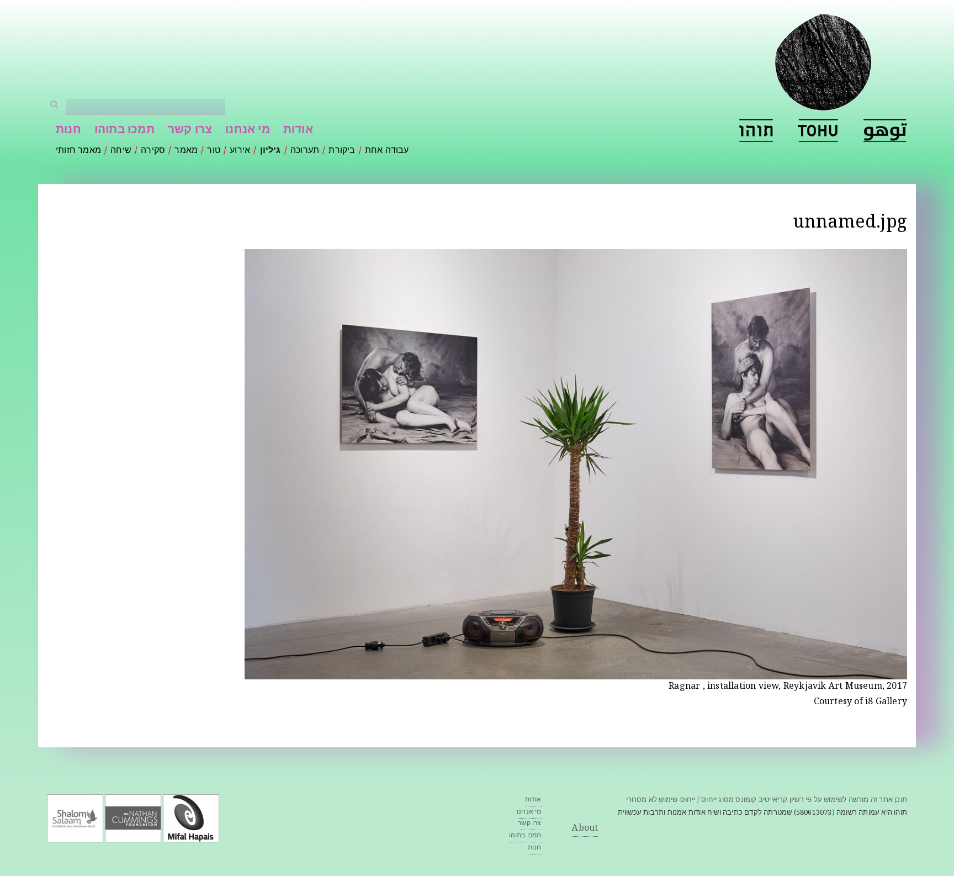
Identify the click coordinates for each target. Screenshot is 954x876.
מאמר (186, 151)
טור (213, 151)
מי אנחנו (247, 130)
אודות (298, 130)
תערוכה (304, 151)
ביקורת (341, 151)
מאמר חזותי (78, 151)
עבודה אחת (387, 151)
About (585, 828)
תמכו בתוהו (124, 130)
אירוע (240, 151)
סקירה (153, 151)
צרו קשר (190, 130)
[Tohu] (818, 130)
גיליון (270, 151)
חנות (68, 130)
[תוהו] (756, 130)
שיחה (120, 151)
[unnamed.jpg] (576, 672)
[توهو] (885, 130)
